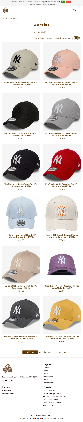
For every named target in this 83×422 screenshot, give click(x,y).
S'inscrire (6, 391)
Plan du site (48, 406)
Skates (45, 380)
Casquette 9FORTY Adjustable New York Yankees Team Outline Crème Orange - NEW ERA (62, 236)
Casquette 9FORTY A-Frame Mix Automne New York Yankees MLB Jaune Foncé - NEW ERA (62, 337)
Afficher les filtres (41, 32)
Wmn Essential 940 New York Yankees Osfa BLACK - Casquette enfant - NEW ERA (21, 134)
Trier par (49, 38)
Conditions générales (52, 394)
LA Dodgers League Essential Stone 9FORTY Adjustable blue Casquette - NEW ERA (21, 236)
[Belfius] (48, 419)
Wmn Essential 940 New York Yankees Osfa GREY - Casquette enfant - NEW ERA (62, 134)
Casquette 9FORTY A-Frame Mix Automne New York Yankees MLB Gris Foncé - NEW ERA (21, 337)
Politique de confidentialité (54, 397)
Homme (46, 371)
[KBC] (51, 419)
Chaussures (48, 383)
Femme (46, 368)
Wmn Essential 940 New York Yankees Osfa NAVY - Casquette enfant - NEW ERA (21, 185)
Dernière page (45, 352)
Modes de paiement (51, 400)
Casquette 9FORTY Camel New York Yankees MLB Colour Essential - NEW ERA (21, 287)
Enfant (45, 374)
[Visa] (37, 419)
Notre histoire (49, 391)
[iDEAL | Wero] (61, 419)
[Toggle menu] (79, 10)
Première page (30, 352)
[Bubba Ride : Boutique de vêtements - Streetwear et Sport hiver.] (5, 10)
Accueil (4, 18)
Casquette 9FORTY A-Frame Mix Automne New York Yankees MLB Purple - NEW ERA (62, 287)
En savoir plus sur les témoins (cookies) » (42, 4)
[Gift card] (27, 419)
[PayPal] (58, 419)
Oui (63, 2)
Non (68, 2)
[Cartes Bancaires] (44, 419)
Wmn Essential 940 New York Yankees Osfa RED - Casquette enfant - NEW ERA (61, 185)
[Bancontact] (30, 419)
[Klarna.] (54, 419)
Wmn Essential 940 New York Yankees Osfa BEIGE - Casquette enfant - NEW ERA (21, 83)
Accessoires (48, 377)
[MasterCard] (34, 419)
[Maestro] (41, 419)
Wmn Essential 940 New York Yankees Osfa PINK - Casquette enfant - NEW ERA (61, 83)
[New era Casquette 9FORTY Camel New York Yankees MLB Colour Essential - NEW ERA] (21, 265)
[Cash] (20, 419)
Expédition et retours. (52, 403)
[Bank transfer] (23, 419)
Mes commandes (9, 394)
